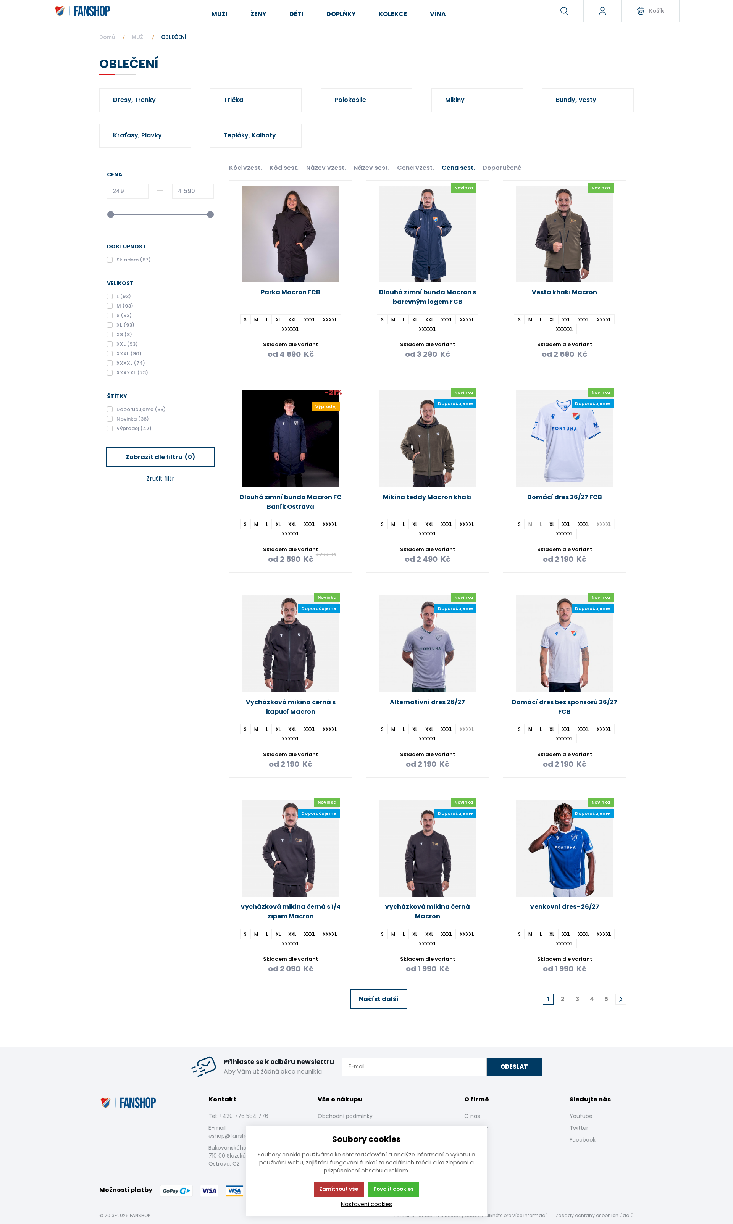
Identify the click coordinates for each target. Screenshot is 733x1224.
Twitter (579, 1128)
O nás (472, 1116)
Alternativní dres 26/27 (427, 702)
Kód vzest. (245, 167)
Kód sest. (284, 167)
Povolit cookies (393, 1189)
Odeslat (514, 1067)
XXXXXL (290, 329)
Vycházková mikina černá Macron (427, 911)
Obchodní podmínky (345, 1116)
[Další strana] (620, 999)
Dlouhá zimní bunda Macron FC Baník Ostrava (291, 502)
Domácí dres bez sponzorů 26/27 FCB (564, 707)
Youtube (581, 1116)
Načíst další (379, 999)
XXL (292, 319)
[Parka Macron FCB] (290, 234)
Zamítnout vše (338, 1189)
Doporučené (502, 167)
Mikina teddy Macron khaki (427, 497)
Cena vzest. (415, 167)
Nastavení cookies (366, 1204)
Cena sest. (458, 167)
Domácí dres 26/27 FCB (564, 497)
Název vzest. (326, 167)
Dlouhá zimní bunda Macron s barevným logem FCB (427, 297)
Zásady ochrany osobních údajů (594, 1215)
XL (278, 319)
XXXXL (330, 319)
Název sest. (371, 167)
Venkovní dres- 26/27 (564, 906)
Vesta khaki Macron (564, 292)
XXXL (309, 319)
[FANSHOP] (83, 11)
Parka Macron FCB (290, 292)
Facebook (583, 1139)
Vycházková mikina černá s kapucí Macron (291, 707)
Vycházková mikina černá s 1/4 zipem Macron (291, 911)
